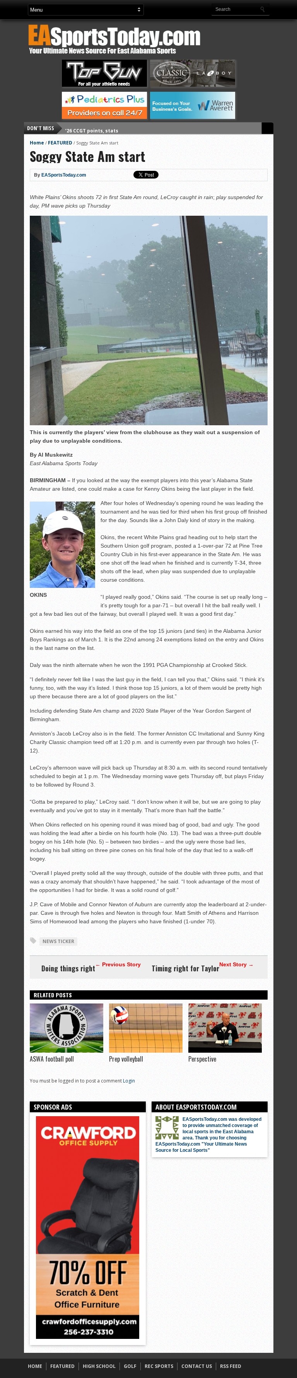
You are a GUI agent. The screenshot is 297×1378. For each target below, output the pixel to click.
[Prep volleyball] (146, 1051)
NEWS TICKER (58, 941)
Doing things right (68, 968)
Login (129, 1080)
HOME (35, 1366)
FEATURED (60, 142)
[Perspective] (225, 1051)
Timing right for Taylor (185, 968)
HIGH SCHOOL (99, 1366)
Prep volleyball (126, 1059)
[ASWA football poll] (66, 1051)
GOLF (130, 1366)
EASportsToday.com (63, 175)
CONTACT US (196, 1366)
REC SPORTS (159, 1366)
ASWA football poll (52, 1059)
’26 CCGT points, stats (91, 128)
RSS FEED (230, 1366)
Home (37, 142)
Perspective (202, 1059)
